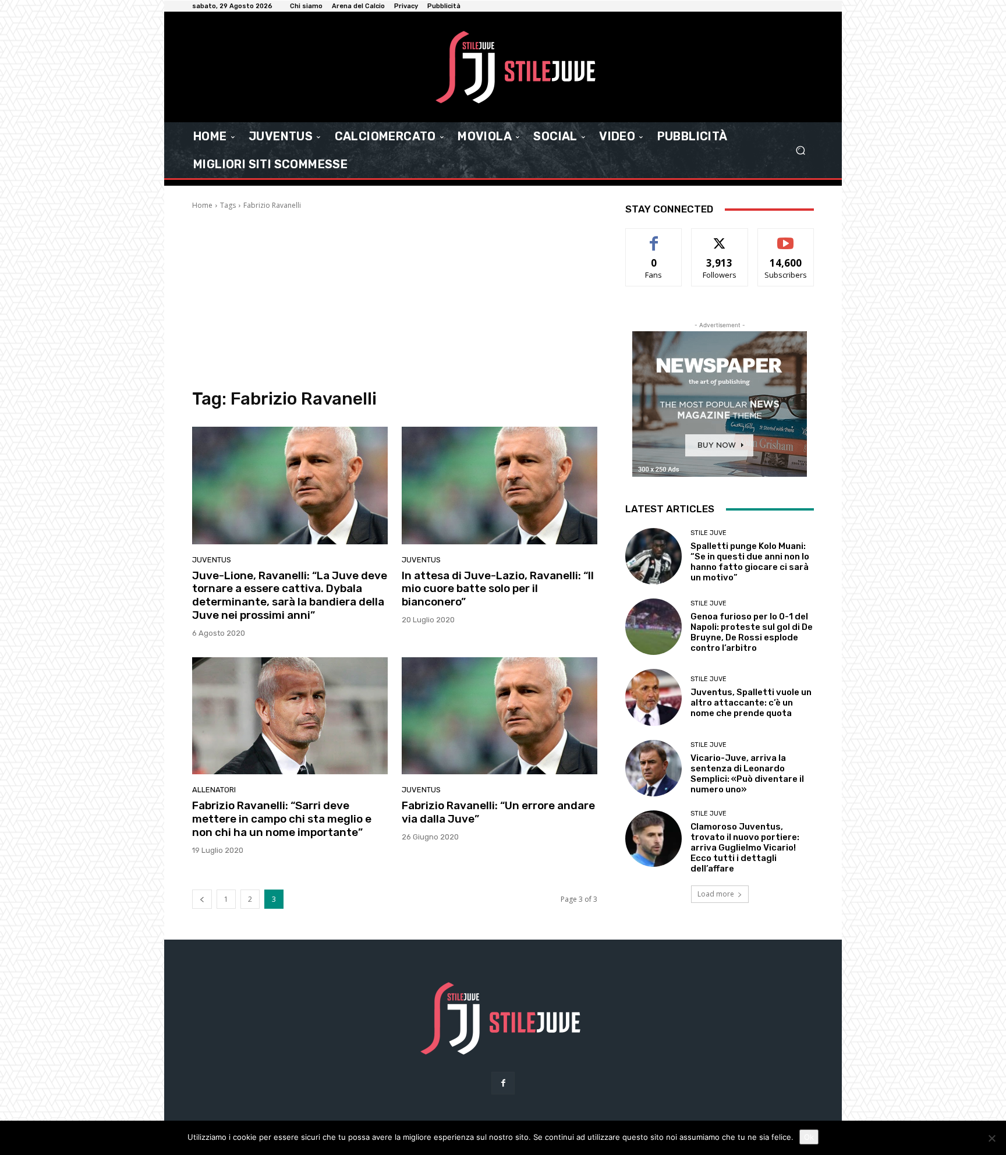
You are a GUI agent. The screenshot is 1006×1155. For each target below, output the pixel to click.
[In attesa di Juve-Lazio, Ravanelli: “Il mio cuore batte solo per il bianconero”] (499, 485)
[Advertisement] (394, 298)
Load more (715, 894)
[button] (800, 150)
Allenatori (214, 789)
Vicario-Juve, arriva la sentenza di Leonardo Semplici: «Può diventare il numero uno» (747, 774)
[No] (991, 1138)
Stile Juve (708, 533)
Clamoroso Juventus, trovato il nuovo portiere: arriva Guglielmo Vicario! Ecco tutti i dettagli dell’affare (744, 847)
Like (654, 237)
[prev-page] (202, 899)
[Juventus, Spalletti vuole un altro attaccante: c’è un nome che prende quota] (653, 697)
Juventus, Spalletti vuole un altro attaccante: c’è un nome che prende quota (751, 702)
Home (202, 205)
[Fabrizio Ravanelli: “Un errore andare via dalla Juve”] (499, 716)
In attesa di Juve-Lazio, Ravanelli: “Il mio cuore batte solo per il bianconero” (498, 589)
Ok (809, 1137)
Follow (720, 237)
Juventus (211, 560)
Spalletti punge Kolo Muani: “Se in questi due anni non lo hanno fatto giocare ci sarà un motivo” (749, 562)
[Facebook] (502, 1083)
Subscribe (786, 237)
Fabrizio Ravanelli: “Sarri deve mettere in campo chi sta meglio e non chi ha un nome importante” (281, 819)
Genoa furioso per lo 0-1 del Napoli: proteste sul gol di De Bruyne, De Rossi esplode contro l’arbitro (751, 632)
